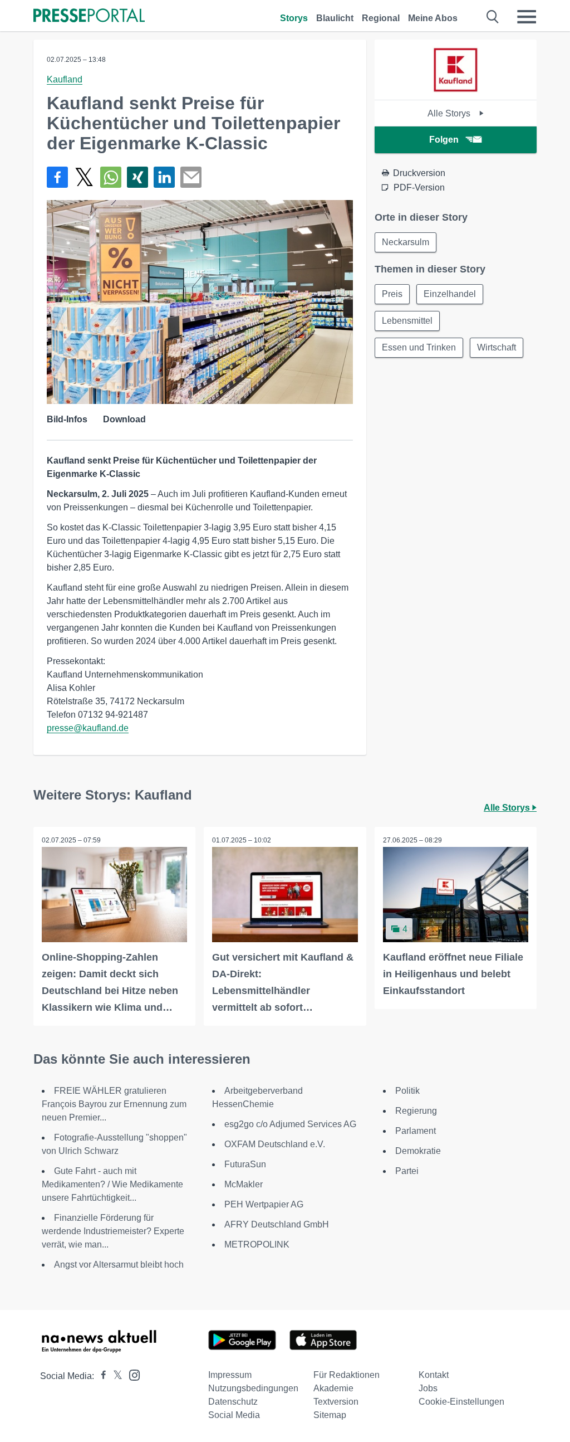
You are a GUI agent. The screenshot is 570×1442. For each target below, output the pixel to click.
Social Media (234, 1415)
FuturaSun (245, 1164)
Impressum (230, 1375)
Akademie (333, 1388)
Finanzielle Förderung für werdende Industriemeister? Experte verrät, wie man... (113, 1231)
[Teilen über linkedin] (164, 177)
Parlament (415, 1131)
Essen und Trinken (419, 347)
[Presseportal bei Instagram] (131, 1374)
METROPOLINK (256, 1244)
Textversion (335, 1401)
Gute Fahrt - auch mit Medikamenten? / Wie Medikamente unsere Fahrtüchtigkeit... (112, 1184)
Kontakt (434, 1375)
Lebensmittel (407, 320)
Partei (407, 1171)
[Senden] (191, 177)
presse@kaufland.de (88, 728)
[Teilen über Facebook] (57, 177)
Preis (392, 294)
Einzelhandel (450, 294)
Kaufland (64, 79)
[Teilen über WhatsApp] (110, 177)
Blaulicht (334, 18)
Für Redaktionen (346, 1375)
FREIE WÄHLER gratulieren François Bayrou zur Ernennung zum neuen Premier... (114, 1104)
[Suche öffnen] (493, 17)
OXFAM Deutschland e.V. (274, 1144)
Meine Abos (433, 18)
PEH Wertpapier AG (263, 1204)
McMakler (243, 1184)
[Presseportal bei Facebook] (100, 1376)
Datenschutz (233, 1401)
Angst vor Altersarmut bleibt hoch (119, 1264)
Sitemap (329, 1415)
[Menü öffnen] (527, 17)
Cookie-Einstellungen (461, 1401)
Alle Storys (450, 113)
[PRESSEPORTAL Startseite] (89, 16)
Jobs (428, 1388)
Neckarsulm (405, 242)
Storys (294, 18)
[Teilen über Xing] (137, 177)
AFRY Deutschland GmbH (276, 1224)
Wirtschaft (496, 347)
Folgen (444, 139)
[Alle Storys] (455, 90)
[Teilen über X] (84, 177)
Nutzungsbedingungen (253, 1388)
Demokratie (418, 1151)
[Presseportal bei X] (114, 1376)
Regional (381, 18)
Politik (407, 1090)
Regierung (416, 1110)
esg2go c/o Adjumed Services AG (290, 1124)
